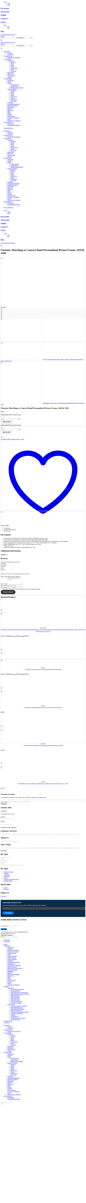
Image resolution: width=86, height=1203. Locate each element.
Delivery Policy (19, 834)
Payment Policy (58, 834)
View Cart (3, 935)
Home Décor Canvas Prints (14, 968)
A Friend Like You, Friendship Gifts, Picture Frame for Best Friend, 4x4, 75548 (43, 745)
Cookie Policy (66, 834)
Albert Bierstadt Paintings (17, 1009)
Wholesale (3, 862)
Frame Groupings (12, 959)
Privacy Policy (27, 834)
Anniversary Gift (15, 1000)
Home (5, 944)
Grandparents (14, 86)
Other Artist (14, 96)
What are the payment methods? (59, 848)
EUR (8, 5)
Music (9, 111)
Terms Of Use (50, 834)
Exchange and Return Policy (8, 865)
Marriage (9, 108)
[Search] (17, 937)
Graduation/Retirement (13, 104)
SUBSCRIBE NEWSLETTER (11, 903)
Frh (8, 28)
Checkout (9, 935)
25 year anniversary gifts (17, 989)
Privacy (3, 863)
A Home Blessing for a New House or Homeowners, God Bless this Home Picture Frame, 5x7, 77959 (43, 783)
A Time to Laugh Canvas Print (19, 1006)
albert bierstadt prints (16, 1010)
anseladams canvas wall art (18, 1018)
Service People (11, 75)
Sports (9, 119)
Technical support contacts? (8, 848)
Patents (9, 113)
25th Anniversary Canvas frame (19, 992)
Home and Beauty (12, 967)
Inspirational (10, 72)
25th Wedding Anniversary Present (20, 994)
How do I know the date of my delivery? (26, 848)
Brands (17, 841)
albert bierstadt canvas (16, 1007)
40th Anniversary (15, 995)
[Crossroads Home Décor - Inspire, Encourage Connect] (8, 34)
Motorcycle (10, 74)
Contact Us (10, 54)
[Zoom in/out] (1, 1102)
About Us (3, 841)
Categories (7, 941)
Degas (12, 63)
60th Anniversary (15, 998)
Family (9, 83)
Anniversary (10, 80)
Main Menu (7, 940)
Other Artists (14, 68)
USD (5, 2)
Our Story (10, 53)
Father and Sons (15, 84)
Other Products (8, 122)
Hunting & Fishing (12, 105)
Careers (14, 841)
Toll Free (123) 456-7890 (7, 818)
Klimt (12, 65)
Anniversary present (16, 1003)
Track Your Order (5, 857)
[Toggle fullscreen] (3, 1102)
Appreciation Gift (15, 1019)
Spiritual (9, 77)
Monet (12, 66)
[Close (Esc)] (6, 1102)
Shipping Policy (20, 865)
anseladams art (14, 1016)
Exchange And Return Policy (39, 834)
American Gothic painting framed (20, 1012)
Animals (9, 81)
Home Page (7, 51)
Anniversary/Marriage (16, 1001)
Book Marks (10, 123)
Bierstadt (13, 62)
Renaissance (14, 99)
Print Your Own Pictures (13, 57)
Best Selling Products (13, 950)
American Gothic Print (17, 1013)
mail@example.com (6, 824)
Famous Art (10, 60)
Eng (5, 25)
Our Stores (9, 841)
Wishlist (3, 859)
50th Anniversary (15, 997)
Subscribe (3, 804)
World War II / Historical (13, 120)
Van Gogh (13, 71)
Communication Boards (13, 125)
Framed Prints (7, 78)
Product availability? (73, 848)
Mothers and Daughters (17, 87)
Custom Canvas (8, 56)
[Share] (4, 1102)
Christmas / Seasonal (12, 951)
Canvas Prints (7, 59)
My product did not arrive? (44, 848)
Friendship (10, 102)
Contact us (3, 860)
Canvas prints (11, 1004)
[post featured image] (2, 766)
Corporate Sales (11, 834)
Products (6, 986)
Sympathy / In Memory (13, 117)
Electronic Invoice (75, 834)
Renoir (12, 69)
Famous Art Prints (12, 89)
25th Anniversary (15, 991)
